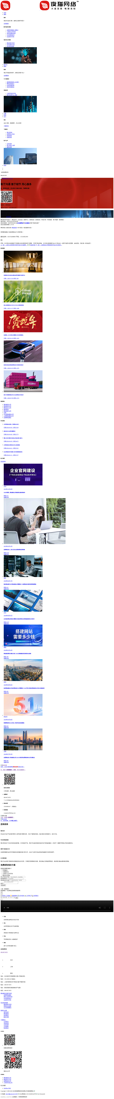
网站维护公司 (7, 411)
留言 (2, 883)
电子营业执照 (41, 1094)
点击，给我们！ (7, 817)
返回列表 (33, 245)
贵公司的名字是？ (6, 877)
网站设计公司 (7, 407)
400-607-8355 (4, 952)
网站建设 (6, 1013)
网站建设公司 (7, 404)
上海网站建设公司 (9, 416)
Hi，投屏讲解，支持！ (9, 820)
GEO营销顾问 (7, 1007)
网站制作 (14, 227)
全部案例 (6, 75)
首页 (5, 12)
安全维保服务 (4, 1002)
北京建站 (27, 223)
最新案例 (13, 895)
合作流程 (21, 895)
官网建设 (5, 870)
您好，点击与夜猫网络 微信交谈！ (13, 766)
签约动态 (6, 1012)
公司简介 (28, 895)
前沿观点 (6, 1015)
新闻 (5, 115)
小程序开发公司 (8, 1082)
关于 (5, 116)
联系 (5, 165)
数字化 (5, 64)
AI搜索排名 (5, 872)
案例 (5, 66)
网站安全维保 (6, 875)
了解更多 (6, 126)
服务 (5, 14)
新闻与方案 (4, 1010)
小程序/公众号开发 (8, 873)
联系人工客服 (5, 895)
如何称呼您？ (5, 878)
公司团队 (6, 1026)
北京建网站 (20, 223)
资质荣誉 (6, 1023)
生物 (5, 412)
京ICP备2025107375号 (12, 1094)
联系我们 (35, 895)
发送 (17, 897)
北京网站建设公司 (9, 414)
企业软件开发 (7, 1000)
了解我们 (3, 1020)
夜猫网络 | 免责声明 (6, 1097)
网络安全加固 (7, 1006)
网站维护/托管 (7, 1004)
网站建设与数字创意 (6, 993)
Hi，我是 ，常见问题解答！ (13, 769)
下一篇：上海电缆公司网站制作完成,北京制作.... (49, 245)
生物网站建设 (7, 417)
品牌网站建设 (7, 995)
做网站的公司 (7, 1081)
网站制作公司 (7, 406)
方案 (5, 113)
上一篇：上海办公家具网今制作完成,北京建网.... (14, 245)
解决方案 (6, 1017)
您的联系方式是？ (6, 880)
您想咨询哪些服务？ (6, 868)
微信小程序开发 (8, 996)
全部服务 (6, 23)
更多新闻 (3, 461)
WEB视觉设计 (7, 998)
